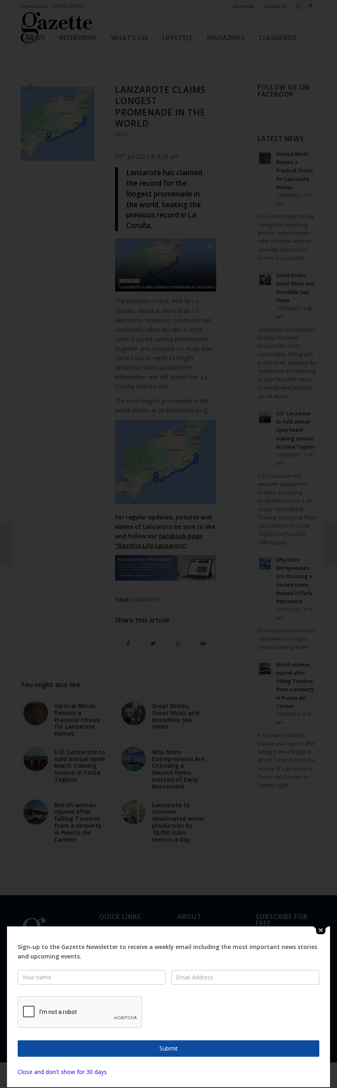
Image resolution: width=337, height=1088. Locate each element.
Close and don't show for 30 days (62, 1072)
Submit (168, 1048)
